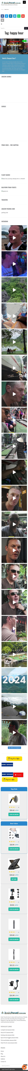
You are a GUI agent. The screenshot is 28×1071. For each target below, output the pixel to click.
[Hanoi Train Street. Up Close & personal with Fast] (14, 368)
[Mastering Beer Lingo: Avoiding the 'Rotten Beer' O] (14, 628)
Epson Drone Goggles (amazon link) (9, 1037)
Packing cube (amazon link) (7, 1035)
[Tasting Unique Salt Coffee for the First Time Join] (14, 576)
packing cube (4, 212)
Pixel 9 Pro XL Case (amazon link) (9, 1043)
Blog (2, 1053)
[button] (2, 16)
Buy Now (14, 879)
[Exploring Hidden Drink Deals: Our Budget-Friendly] (14, 550)
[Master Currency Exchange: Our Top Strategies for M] (14, 524)
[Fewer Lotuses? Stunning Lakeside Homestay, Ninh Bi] (14, 342)
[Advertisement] (14, 123)
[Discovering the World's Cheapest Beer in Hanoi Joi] (14, 602)
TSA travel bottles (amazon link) (8, 1040)
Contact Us (3, 1061)
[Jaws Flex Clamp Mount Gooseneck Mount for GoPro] (14, 989)
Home (2, 9)
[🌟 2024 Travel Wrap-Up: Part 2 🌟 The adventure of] (14, 654)
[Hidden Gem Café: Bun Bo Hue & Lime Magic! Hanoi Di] (14, 498)
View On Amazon (14, 814)
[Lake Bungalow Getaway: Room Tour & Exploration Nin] (14, 290)
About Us (3, 1056)
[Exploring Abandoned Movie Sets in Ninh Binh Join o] (14, 237)
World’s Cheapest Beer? (9, 58)
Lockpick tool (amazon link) (7, 1030)
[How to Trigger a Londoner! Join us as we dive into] (14, 264)
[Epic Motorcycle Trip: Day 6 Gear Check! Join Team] (14, 732)
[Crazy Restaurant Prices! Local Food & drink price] (14, 472)
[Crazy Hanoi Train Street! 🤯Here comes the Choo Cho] (14, 394)
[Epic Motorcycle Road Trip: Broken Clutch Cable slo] (14, 706)
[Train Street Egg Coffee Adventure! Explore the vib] (14, 446)
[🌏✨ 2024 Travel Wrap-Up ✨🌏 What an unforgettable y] (14, 680)
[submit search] (26, 28)
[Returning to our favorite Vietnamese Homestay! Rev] (14, 316)
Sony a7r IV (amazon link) (7, 1032)
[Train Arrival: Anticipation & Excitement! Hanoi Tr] (14, 420)
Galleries (3, 1059)
